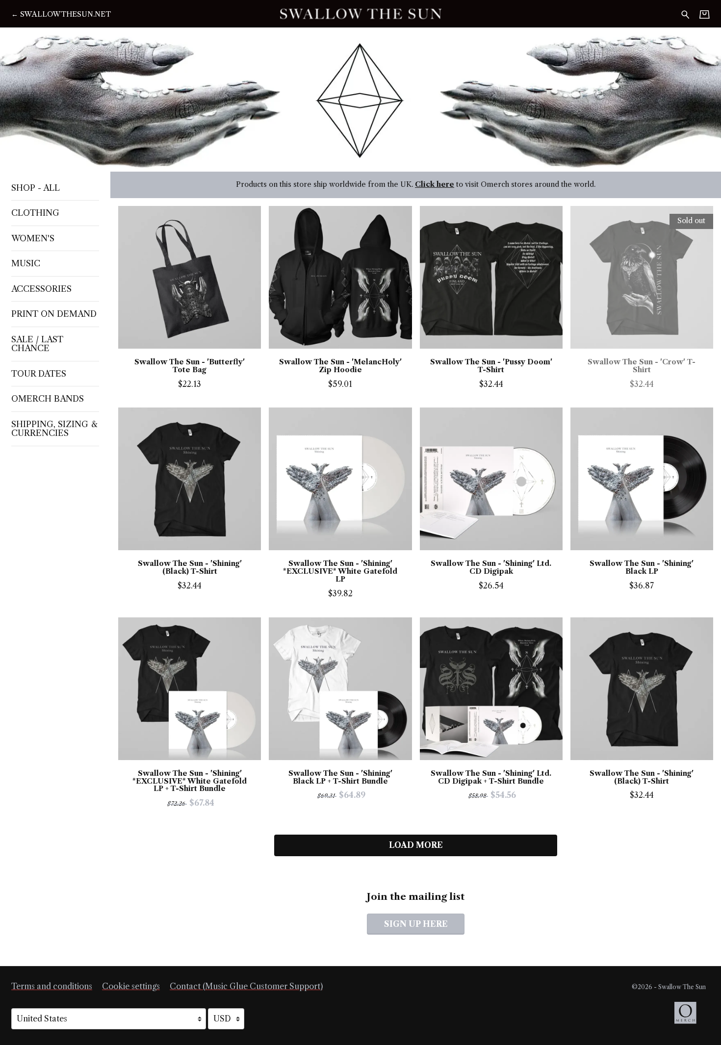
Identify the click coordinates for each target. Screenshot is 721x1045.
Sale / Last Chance (37, 343)
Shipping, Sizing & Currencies (54, 428)
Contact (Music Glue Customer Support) (246, 986)
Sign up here (416, 924)
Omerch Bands (47, 399)
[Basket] (704, 14)
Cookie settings (131, 986)
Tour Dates (38, 374)
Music (25, 263)
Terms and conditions (51, 986)
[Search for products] (685, 13)
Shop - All (35, 188)
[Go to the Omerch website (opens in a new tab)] (690, 1017)
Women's (32, 238)
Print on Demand (54, 314)
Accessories (41, 289)
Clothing (35, 213)
